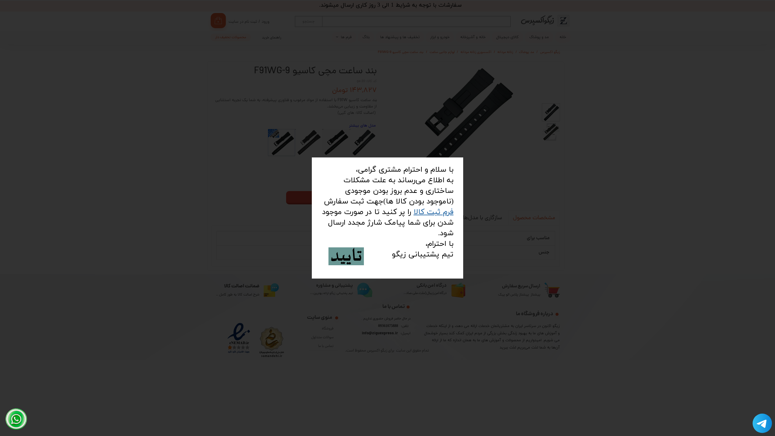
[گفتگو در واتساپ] (16, 419)
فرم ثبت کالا (433, 212)
